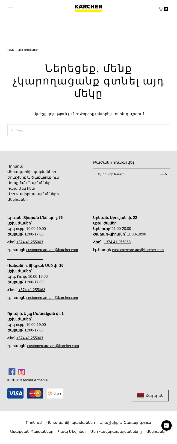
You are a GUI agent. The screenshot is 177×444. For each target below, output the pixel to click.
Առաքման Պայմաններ (28, 183)
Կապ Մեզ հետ (21, 188)
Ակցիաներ (17, 199)
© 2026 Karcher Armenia (27, 380)
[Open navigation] (10, 9)
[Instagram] (21, 371)
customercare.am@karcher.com (52, 250)
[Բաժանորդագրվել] (164, 174)
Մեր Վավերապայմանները (33, 194)
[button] (166, 425)
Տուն (10, 50)
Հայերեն (154, 396)
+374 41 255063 (29, 242)
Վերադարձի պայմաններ (31, 172)
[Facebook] (12, 371)
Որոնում (15, 166)
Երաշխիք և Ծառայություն (33, 177)
